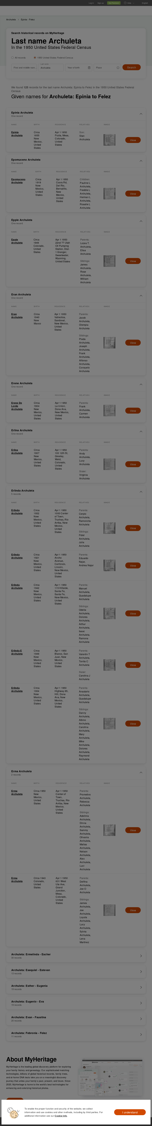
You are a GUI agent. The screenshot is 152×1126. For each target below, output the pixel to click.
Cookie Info (61, 1115)
